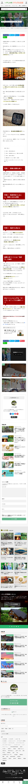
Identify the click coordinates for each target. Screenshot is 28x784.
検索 (3, 763)
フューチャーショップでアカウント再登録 (20, 473)
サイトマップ (14, 774)
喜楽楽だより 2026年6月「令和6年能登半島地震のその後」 (21, 655)
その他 (19, 21)
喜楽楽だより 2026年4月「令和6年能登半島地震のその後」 (21, 664)
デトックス (23, 771)
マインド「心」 (15, 5)
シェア (8, 783)
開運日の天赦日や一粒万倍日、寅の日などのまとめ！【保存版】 (20, 559)
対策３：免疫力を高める (9, 155)
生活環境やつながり (7, 771)
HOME (3, 28)
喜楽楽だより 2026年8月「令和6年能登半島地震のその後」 (21, 637)
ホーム (2, 5)
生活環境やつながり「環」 (8, 454)
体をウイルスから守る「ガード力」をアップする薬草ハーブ (13, 160)
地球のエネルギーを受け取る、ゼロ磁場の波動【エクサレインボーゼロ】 (20, 430)
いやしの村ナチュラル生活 (17, 777)
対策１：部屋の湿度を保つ (9, 151)
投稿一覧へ (14, 416)
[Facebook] (6, 35)
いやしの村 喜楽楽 (14, 604)
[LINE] (5, 37)
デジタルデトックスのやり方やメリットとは (7, 558)
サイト (3, 509)
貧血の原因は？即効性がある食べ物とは (20, 464)
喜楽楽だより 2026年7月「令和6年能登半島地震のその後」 (21, 646)
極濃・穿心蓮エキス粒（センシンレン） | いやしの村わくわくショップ (10, 332)
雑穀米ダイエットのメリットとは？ (20, 447)
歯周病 (10, 728)
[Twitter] (11, 35)
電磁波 (6, 728)
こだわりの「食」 (8, 5)
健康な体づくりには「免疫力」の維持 (11, 157)
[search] (25, 9)
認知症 (3, 728)
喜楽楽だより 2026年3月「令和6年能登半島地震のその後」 (21, 673)
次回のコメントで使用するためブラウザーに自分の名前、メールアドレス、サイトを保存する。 (13, 515)
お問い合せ (20, 773)
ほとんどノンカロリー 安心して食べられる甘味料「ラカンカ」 (7, 587)
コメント (4, 486)
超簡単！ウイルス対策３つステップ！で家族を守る (7, 573)
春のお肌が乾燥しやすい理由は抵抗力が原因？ (20, 456)
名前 (3, 498)
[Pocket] (22, 35)
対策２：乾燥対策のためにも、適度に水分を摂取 (13, 153)
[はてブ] (17, 35)
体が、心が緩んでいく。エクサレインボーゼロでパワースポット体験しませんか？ (20, 440)
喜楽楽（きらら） (10, 635)
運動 (20, 5)
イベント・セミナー (9, 773)
